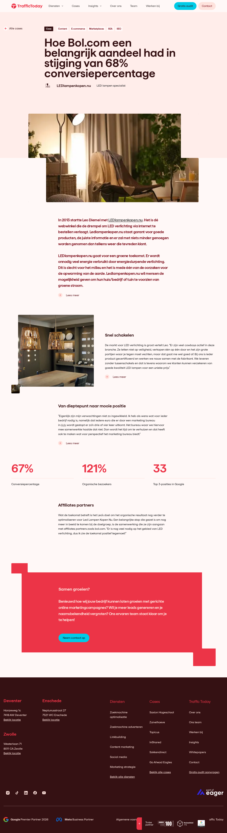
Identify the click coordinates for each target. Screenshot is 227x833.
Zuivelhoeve (157, 722)
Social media (118, 757)
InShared (155, 742)
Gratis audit (185, 6)
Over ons (115, 6)
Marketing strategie (122, 767)
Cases (76, 6)
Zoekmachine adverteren (126, 727)
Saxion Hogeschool (162, 712)
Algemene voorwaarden (132, 819)
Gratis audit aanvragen (204, 772)
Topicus (154, 732)
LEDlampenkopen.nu (125, 220)
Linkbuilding (118, 737)
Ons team (195, 722)
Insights (93, 6)
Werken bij (153, 6)
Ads (63, 425)
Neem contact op (74, 637)
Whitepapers (197, 752)
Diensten (54, 6)
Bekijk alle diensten (122, 776)
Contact (207, 6)
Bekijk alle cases (160, 772)
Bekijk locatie (12, 719)
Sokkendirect (158, 752)
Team (133, 6)
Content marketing (122, 747)
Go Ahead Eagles (161, 762)
